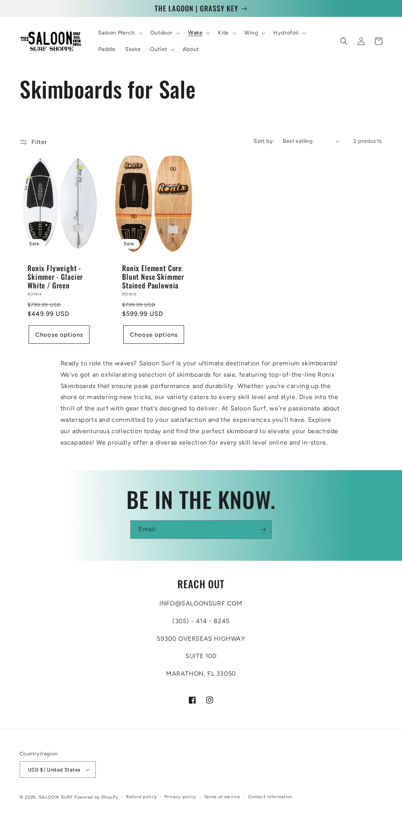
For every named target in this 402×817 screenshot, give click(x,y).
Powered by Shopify (96, 797)
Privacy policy (180, 796)
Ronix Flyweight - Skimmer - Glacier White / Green (55, 277)
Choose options (59, 334)
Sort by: (264, 141)
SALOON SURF (56, 797)
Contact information (270, 796)
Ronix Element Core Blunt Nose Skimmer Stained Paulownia (153, 277)
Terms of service (222, 796)
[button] (119, 33)
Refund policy (141, 796)
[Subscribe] (262, 529)
